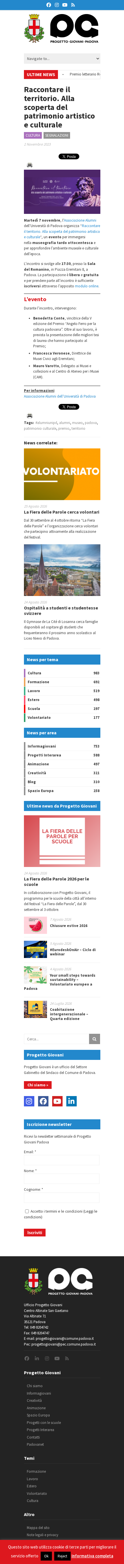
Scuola (34, 708)
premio (63, 428)
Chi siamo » (37, 1084)
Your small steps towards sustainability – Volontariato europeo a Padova (59, 982)
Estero (34, 699)
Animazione (38, 764)
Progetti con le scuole (44, 1422)
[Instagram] (29, 1101)
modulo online (86, 286)
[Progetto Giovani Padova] (61, 40)
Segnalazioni (56, 135)
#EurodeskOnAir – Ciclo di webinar (73, 952)
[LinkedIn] (71, 1101)
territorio (78, 428)
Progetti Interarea (44, 755)
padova (91, 422)
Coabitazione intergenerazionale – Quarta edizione (69, 1014)
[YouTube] (57, 1101)
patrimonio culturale (40, 428)
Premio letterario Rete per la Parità (87, 74)
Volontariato (39, 717)
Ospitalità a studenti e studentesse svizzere (61, 610)
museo (77, 422)
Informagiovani (42, 746)
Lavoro (34, 690)
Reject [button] (62, 1556)
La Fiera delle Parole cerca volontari (61, 512)
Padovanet (35, 1444)
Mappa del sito (38, 1527)
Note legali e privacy (42, 1534)
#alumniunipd (46, 422)
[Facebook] (43, 1101)
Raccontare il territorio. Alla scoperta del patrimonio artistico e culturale (62, 231)
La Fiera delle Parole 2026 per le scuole (56, 881)
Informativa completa (92, 1556)
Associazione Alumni (80, 220)
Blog (32, 781)
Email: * (30, 1151)
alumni (64, 422)
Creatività (37, 773)
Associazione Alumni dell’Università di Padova (60, 396)
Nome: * (30, 1170)
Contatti (33, 1437)
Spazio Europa (41, 790)
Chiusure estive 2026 (68, 925)
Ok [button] (46, 1556)
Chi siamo (35, 1385)
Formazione (38, 682)
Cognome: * (33, 1189)
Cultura (33, 135)
